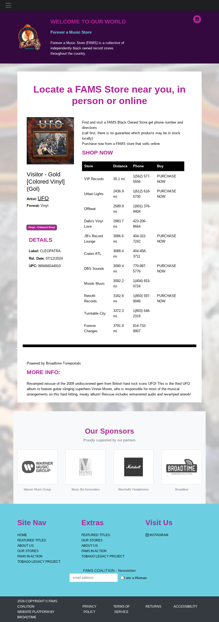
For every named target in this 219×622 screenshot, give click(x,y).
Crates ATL (92, 254)
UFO (43, 198)
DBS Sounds (94, 269)
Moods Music (94, 284)
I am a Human (135, 578)
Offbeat (90, 209)
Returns (153, 606)
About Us (25, 546)
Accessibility (185, 606)
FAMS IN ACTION (29, 556)
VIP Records (94, 179)
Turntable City (95, 313)
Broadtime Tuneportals (63, 363)
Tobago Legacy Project (38, 562)
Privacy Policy (89, 609)
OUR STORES (27, 551)
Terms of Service (121, 609)
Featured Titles (31, 540)
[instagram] (197, 19)
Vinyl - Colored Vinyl (41, 227)
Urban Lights (94, 194)
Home (22, 535)
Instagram (158, 535)
